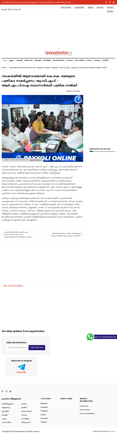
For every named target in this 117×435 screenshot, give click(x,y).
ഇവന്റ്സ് (5, 411)
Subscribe (21, 372)
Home (5, 60)
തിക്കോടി (28, 60)
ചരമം (4, 419)
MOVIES (110, 11)
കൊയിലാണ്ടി (58, 60)
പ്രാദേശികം (6, 422)
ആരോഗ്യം (6, 408)
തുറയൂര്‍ (38, 60)
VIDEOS (90, 8)
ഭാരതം (24, 404)
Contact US (84, 406)
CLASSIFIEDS (79, 8)
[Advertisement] (58, 31)
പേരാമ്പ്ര (69, 60)
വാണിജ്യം (25, 419)
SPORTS (110, 8)
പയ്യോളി (19, 60)
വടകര (89, 60)
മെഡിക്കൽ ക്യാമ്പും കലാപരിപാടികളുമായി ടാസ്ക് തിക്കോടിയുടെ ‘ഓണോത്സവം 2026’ (36, 2)
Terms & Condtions (87, 413)
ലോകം (24, 415)
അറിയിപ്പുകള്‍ (8, 404)
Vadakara (44, 411)
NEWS (11, 61)
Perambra (44, 418)
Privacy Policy (85, 410)
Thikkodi (44, 422)
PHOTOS (100, 8)
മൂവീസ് (24, 408)
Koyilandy (44, 407)
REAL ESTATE (66, 8)
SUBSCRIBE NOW (36, 348)
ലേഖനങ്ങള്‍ (26, 411)
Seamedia (112, 431)
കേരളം (97, 60)
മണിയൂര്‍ (47, 60)
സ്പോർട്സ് (79, 60)
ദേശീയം (105, 60)
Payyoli (43, 415)
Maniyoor (44, 403)
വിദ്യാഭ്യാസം (26, 422)
